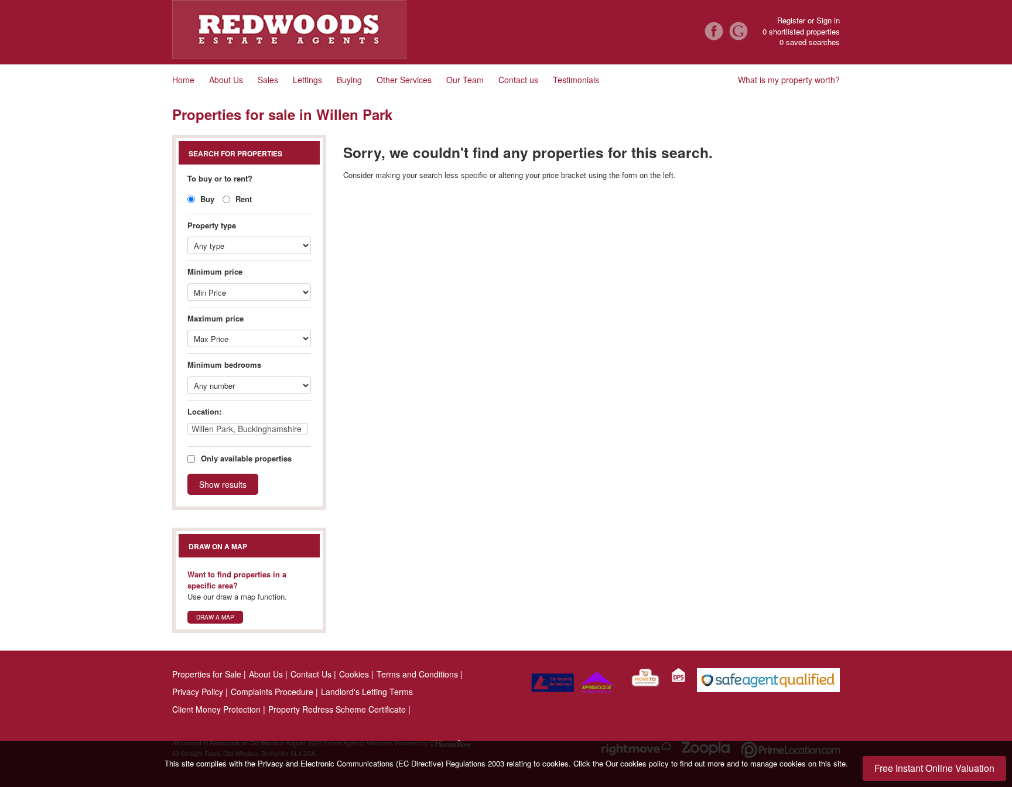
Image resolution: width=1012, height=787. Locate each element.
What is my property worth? (789, 79)
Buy (206, 198)
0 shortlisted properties (801, 31)
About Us (226, 79)
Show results (223, 484)
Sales (268, 79)
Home (183, 79)
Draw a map (215, 617)
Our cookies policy (638, 763)
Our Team (465, 79)
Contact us (518, 79)
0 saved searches (809, 42)
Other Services (404, 79)
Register (791, 20)
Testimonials (576, 79)
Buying (349, 79)
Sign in (828, 20)
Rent (242, 198)
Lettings (307, 79)
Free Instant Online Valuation (934, 768)
